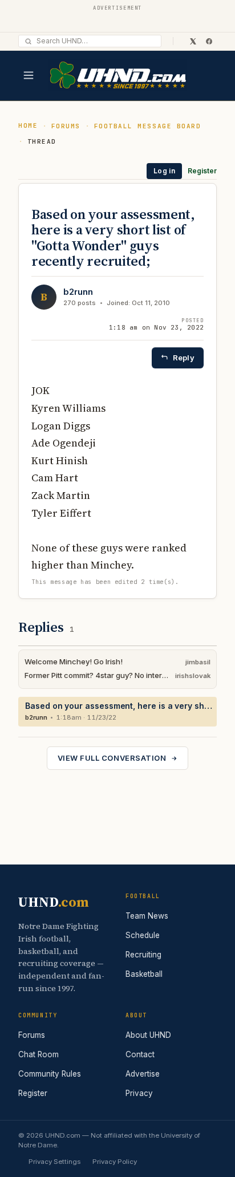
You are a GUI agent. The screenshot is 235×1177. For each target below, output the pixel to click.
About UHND (148, 1035)
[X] (193, 41)
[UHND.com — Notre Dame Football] (117, 75)
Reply (184, 357)
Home (28, 125)
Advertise (142, 1073)
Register (202, 171)
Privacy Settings (54, 1162)
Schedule (142, 935)
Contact (140, 1054)
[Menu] (28, 75)
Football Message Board (147, 126)
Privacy (139, 1093)
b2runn (78, 291)
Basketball (144, 974)
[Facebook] (209, 41)
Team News (146, 915)
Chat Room (38, 1054)
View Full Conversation (112, 757)
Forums (65, 126)
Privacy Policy (114, 1162)
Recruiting (143, 954)
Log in (164, 171)
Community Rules (49, 1073)
